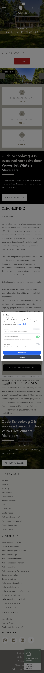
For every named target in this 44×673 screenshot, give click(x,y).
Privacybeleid (21, 324)
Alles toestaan (22, 352)
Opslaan (22, 357)
